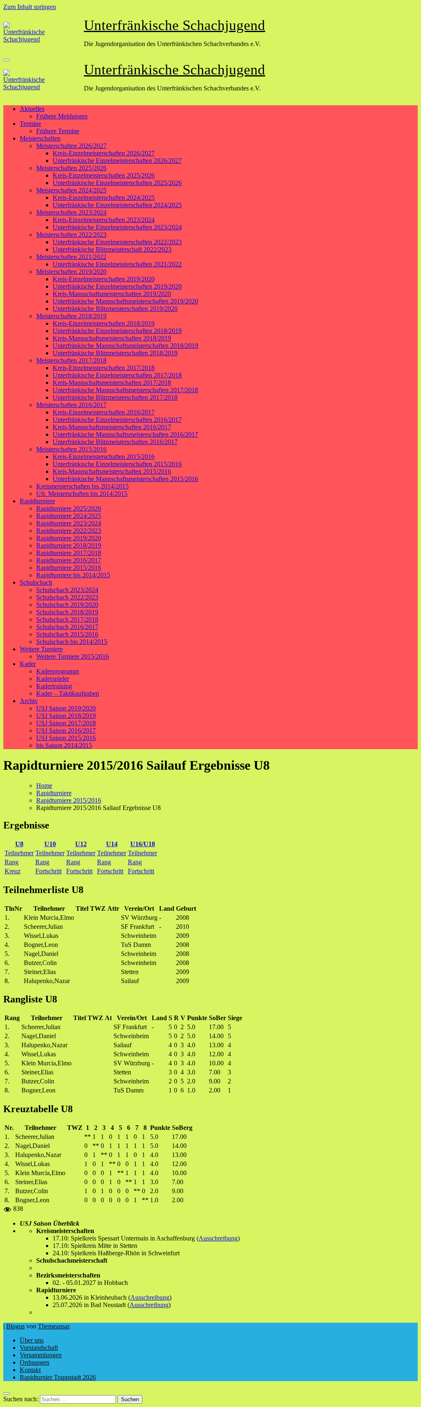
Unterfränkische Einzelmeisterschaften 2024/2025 (117, 204)
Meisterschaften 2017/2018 (71, 360)
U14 (112, 843)
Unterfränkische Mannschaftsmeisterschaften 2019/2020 (125, 301)
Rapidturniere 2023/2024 (68, 523)
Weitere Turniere (41, 649)
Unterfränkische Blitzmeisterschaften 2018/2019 (115, 352)
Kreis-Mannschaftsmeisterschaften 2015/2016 (112, 471)
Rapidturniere (37, 501)
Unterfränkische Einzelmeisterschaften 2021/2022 (117, 264)
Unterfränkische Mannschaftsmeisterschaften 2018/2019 (125, 345)
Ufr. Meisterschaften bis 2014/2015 (81, 493)
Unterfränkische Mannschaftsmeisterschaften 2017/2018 (125, 389)
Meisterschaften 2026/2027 (71, 145)
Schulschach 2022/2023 (67, 597)
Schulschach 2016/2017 (67, 626)
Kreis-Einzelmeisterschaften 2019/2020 (104, 278)
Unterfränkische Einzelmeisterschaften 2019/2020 (117, 286)
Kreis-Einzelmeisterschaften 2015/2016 (104, 456)
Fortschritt (48, 871)
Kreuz (13, 871)
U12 (81, 843)
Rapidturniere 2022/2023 (68, 530)
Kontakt (30, 1369)
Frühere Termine (57, 130)
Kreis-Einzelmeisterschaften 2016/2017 (104, 412)
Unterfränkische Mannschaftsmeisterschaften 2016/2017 (125, 434)
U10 (50, 843)
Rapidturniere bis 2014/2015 (73, 575)
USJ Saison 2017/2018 (66, 723)
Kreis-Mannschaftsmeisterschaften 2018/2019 (112, 338)
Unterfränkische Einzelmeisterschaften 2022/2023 (117, 241)
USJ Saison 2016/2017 (66, 730)
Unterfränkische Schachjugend (174, 25)
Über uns (32, 1340)
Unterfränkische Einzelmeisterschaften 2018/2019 (117, 330)
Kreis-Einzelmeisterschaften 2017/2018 (104, 367)
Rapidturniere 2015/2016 (68, 567)
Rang (12, 862)
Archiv (29, 700)
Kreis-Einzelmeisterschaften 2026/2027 (104, 153)
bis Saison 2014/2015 (64, 745)
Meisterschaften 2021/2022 (71, 256)
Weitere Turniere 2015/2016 (72, 656)
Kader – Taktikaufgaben (67, 693)
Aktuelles (32, 108)
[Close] (6, 1393)
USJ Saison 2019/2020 (66, 708)
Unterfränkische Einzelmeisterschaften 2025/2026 (117, 182)
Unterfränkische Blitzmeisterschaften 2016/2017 (115, 441)
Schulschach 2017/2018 (67, 619)
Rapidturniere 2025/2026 (68, 508)
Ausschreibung (218, 1238)
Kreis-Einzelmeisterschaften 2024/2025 (104, 197)
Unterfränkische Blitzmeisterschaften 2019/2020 (115, 308)
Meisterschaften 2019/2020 (71, 271)
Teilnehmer (19, 852)
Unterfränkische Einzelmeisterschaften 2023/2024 (117, 227)
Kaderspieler (52, 678)
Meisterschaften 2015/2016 (71, 449)
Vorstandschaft (39, 1347)
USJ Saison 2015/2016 (66, 737)
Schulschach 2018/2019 (67, 612)
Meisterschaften (40, 138)
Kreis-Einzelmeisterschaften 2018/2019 (104, 323)
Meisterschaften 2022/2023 (71, 234)
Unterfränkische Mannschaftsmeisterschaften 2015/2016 (125, 478)
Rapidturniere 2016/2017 (68, 560)
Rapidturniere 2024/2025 (68, 515)
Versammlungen (41, 1354)
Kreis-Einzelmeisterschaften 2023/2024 (104, 219)
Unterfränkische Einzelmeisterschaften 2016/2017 (117, 419)
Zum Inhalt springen (29, 6)
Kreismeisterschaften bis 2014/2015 (82, 486)
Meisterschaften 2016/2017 (71, 404)
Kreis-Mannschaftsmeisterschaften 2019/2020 (112, 293)
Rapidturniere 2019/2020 (68, 538)
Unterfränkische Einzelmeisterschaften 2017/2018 (117, 375)
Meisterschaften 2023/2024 (71, 212)
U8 (19, 843)
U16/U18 (142, 843)
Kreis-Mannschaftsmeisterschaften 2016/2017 (112, 426)
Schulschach (36, 582)
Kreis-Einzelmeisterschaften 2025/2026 (104, 175)
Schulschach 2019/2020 (67, 604)
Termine (30, 123)
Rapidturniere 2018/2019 (68, 545)
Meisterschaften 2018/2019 (71, 315)
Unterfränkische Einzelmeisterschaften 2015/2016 (117, 464)
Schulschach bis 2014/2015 (71, 641)
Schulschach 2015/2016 (67, 634)
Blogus (15, 1326)
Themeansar (53, 1326)
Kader (28, 663)
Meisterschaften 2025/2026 (71, 167)
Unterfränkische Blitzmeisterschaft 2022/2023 (112, 249)
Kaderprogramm (57, 671)
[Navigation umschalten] (6, 60)
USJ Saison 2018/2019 (66, 715)
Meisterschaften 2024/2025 (71, 190)
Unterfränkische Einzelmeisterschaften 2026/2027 (117, 160)
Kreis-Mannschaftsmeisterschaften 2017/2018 (112, 382)
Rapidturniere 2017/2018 (68, 552)
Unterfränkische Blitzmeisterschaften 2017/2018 (115, 397)
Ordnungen (34, 1362)
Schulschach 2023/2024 (67, 589)
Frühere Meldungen (62, 116)
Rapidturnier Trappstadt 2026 (58, 1377)
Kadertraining (54, 686)
